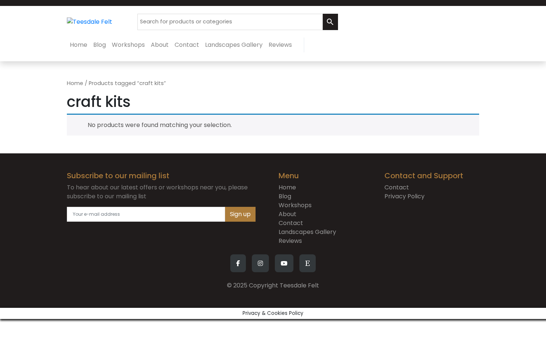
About (287, 214)
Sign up (240, 214)
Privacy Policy (404, 196)
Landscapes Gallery (307, 232)
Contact (291, 223)
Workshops (295, 205)
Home (75, 83)
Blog (285, 196)
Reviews (290, 241)
